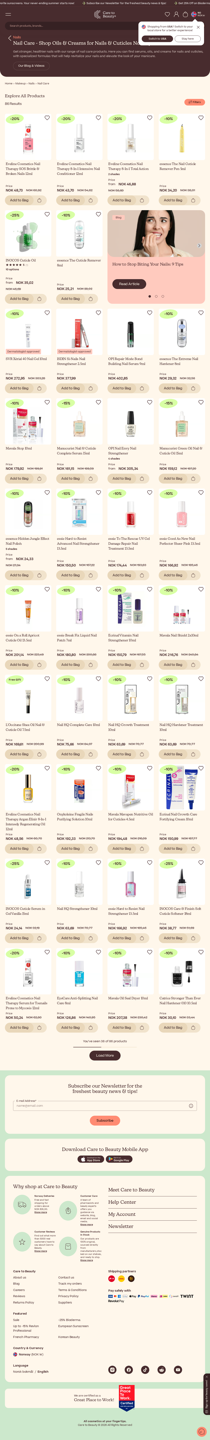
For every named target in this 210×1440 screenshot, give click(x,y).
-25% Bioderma (69, 1320)
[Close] (206, 1376)
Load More (105, 1055)
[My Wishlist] (167, 14)
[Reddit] (162, 1370)
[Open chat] (202, 1432)
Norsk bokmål (23, 1372)
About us (19, 1277)
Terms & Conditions (72, 1290)
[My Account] (176, 14)
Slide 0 (149, 296)
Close (198, 27)
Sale (16, 1320)
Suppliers (65, 1302)
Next (199, 245)
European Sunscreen (73, 1326)
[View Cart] (185, 14)
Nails (17, 37)
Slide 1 (156, 296)
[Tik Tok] (145, 1370)
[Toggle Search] (16, 14)
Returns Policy (23, 1302)
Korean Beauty (69, 1337)
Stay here (188, 39)
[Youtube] (178, 1370)
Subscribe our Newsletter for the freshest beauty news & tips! (126, 3)
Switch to (157, 39)
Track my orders (70, 1284)
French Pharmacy (26, 1337)
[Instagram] (112, 1370)
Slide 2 (162, 296)
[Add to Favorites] (47, 118)
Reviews (19, 1296)
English (43, 1372)
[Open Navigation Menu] (8, 14)
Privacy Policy (68, 1296)
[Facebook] (129, 1370)
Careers (19, 1290)
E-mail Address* (26, 1101)
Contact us (66, 1277)
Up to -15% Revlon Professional (26, 1328)
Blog (16, 1284)
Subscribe (105, 1120)
